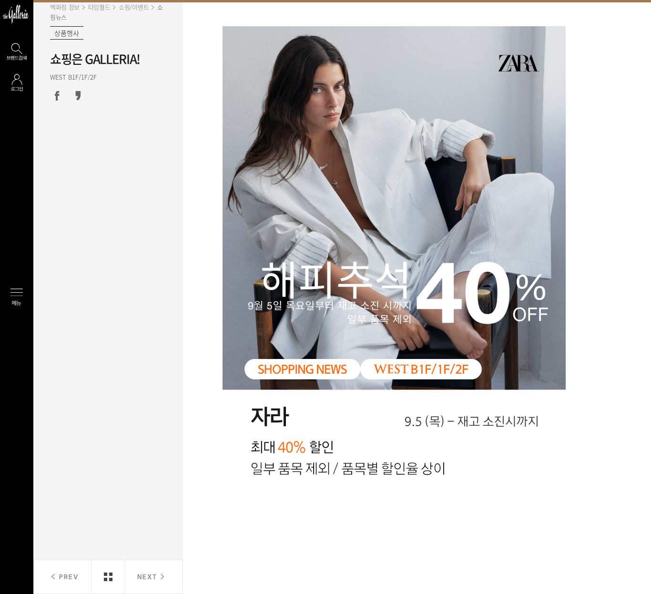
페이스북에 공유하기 (57, 96)
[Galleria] (15, 14)
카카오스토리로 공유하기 (78, 96)
